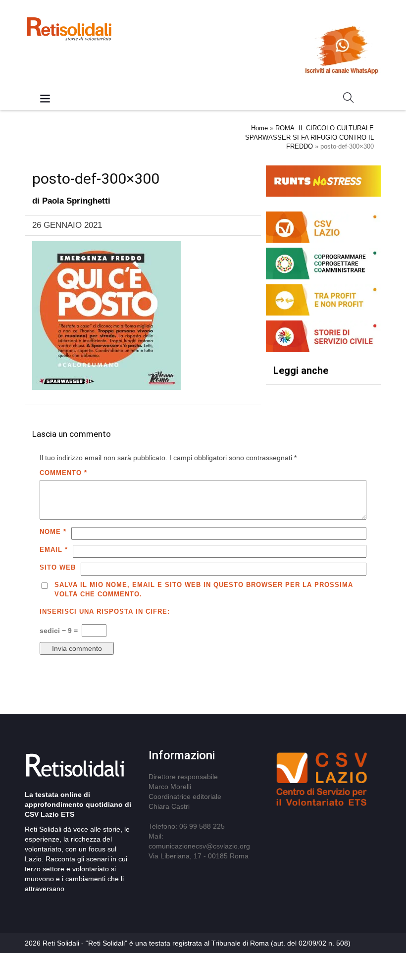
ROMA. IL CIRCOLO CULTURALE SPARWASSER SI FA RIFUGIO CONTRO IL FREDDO (309, 137)
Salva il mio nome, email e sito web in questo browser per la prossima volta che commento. (203, 589)
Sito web (58, 567)
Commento (63, 472)
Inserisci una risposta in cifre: (105, 611)
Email (54, 549)
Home (259, 128)
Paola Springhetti (76, 201)
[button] (348, 99)
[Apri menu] (45, 99)
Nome (53, 531)
